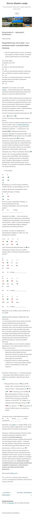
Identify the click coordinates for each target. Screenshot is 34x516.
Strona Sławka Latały (17, 3)
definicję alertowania (23, 124)
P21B (3, 317)
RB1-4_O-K (14, 473)
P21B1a (4, 89)
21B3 (3, 379)
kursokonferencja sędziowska (15, 479)
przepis (4, 481)
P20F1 (13, 216)
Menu (17, 13)
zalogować (11, 503)
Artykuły (15, 477)
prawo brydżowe (27, 479)
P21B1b (13, 424)
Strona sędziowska (23, 477)
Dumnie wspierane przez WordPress (10, 512)
